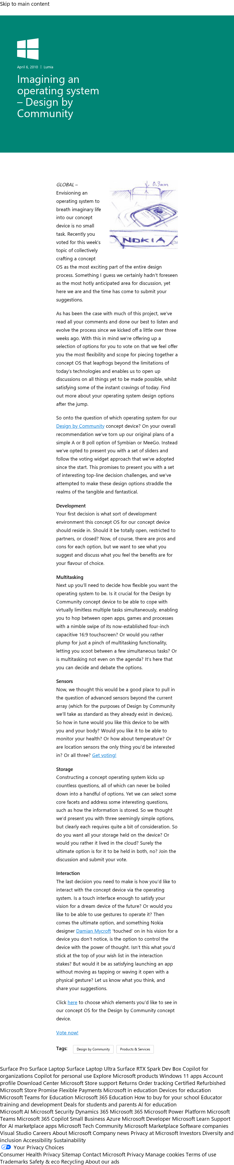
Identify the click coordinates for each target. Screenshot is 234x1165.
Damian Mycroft (93, 931)
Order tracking (155, 1082)
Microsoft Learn (191, 1118)
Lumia (48, 66)
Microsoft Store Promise (29, 1090)
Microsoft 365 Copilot (42, 1118)
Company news (111, 1132)
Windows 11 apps (181, 1075)
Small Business (87, 1118)
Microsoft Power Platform (174, 1111)
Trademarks (14, 1161)
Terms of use (201, 1154)
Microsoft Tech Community (90, 1125)
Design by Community (80, 426)
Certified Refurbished (200, 1082)
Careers (42, 1132)
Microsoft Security (52, 1111)
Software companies (204, 1125)
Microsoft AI (14, 1111)
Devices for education (185, 1090)
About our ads (102, 1161)
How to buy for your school (166, 1097)
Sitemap (71, 1154)
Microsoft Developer (146, 1118)
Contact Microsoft (103, 1154)
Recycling (72, 1161)
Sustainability (70, 1140)
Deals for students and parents (100, 1104)
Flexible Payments (80, 1090)
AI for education (157, 1104)
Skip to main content (24, 3)
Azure (113, 1118)
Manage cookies (164, 1154)
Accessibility (37, 1140)
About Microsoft (72, 1132)
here (72, 1002)
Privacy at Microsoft (154, 1132)
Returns (128, 1082)
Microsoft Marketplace (151, 1125)
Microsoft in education (130, 1090)
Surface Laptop (47, 1068)
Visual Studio (15, 1132)
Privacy (136, 1154)
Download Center (38, 1082)
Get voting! (104, 755)
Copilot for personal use (63, 1075)
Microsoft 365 (126, 1111)
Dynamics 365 (91, 1111)
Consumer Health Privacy (30, 1154)
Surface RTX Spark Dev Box (149, 1068)
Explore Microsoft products (125, 1075)
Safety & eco (44, 1161)
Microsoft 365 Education (104, 1097)
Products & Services (135, 1049)
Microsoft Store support (88, 1082)
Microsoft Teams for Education (36, 1097)
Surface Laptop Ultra (91, 1068)
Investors (190, 1132)
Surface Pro (14, 1068)
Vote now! (67, 1032)
